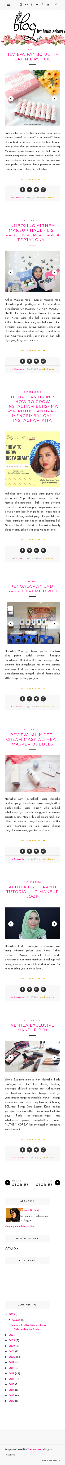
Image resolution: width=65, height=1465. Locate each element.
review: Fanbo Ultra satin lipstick (32, 56)
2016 (12, 1379)
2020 (12, 1357)
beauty (32, 49)
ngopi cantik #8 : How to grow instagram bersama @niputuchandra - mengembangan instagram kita (32, 409)
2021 (12, 1352)
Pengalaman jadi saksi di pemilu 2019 (33, 588)
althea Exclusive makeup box (32, 1027)
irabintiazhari (47, 198)
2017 (12, 1374)
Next (54, 98)
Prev (11, 98)
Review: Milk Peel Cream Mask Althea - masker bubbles (32, 739)
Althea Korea (32, 221)
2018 (12, 1368)
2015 (12, 1384)
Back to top (50, 1460)
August (16, 1320)
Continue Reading (31, 179)
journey (32, 581)
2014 (12, 1390)
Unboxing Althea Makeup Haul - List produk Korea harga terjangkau (32, 232)
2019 (12, 1362)
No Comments (17, 198)
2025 (12, 1314)
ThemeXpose (34, 1449)
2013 (12, 1396)
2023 (12, 1340)
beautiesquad (32, 392)
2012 (12, 1401)
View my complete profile (19, 1226)
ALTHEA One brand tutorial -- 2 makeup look (32, 892)
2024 (12, 1335)
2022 (12, 1346)
